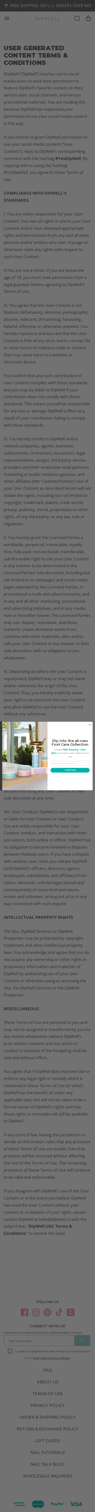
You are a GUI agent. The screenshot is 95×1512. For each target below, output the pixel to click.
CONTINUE (70, 770)
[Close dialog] (90, 725)
